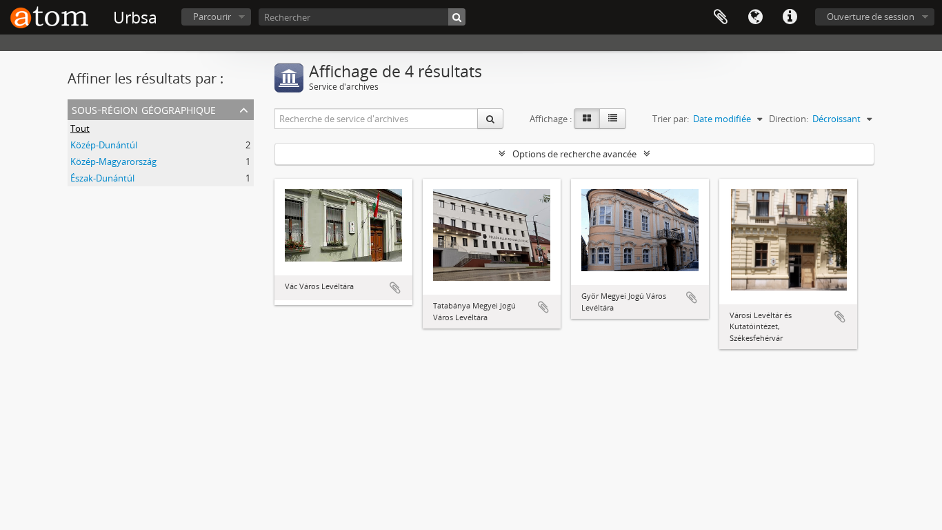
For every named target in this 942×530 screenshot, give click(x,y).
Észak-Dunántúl (102, 178)
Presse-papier (720, 17)
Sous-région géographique (144, 108)
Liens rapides (789, 17)
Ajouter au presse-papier (395, 288)
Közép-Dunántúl (103, 145)
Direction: (788, 118)
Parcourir (212, 16)
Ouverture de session (870, 16)
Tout (80, 128)
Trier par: (670, 118)
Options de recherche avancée (574, 154)
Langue (755, 17)
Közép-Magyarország (113, 161)
